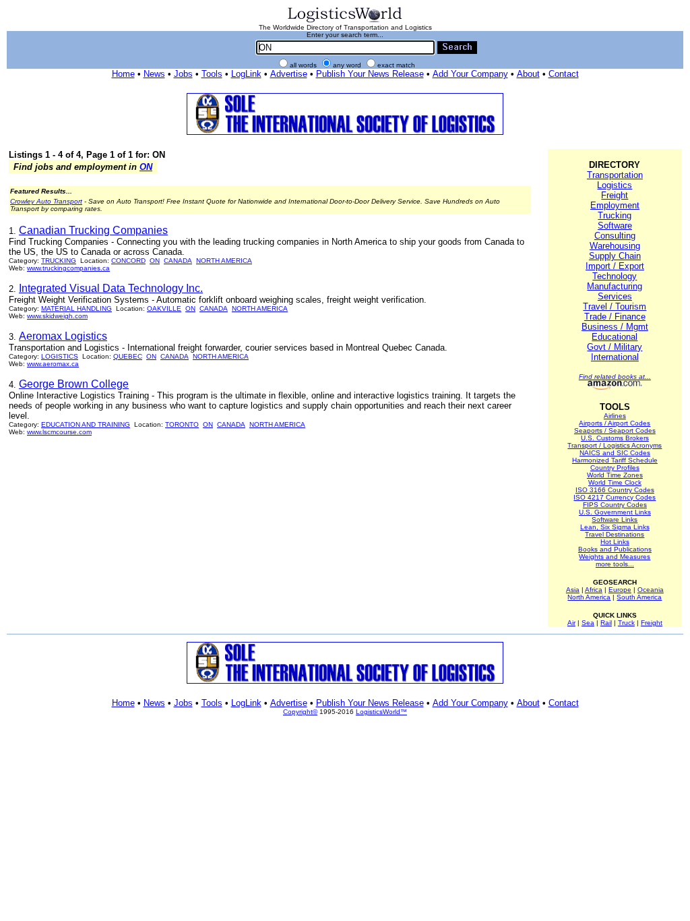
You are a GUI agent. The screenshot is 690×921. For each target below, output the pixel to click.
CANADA (178, 260)
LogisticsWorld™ (381, 711)
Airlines (615, 415)
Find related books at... (615, 376)
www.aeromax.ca (53, 363)
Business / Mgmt (615, 327)
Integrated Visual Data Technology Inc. (111, 288)
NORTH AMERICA (224, 260)
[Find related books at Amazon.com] (615, 387)
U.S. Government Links (615, 512)
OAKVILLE (164, 308)
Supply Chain (615, 256)
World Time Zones (615, 475)
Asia (572, 589)
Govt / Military (614, 347)
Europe (619, 589)
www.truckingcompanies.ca (68, 268)
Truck (626, 622)
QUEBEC (127, 356)
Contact (563, 74)
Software (615, 225)
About (528, 74)
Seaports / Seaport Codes (615, 430)
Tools (211, 74)
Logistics (614, 185)
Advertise (288, 74)
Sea (588, 622)
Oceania (650, 589)
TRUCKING (58, 260)
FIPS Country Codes (615, 504)
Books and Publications (615, 549)
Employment (614, 205)
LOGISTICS (59, 356)
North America (588, 597)
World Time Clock (614, 482)
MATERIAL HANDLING (76, 308)
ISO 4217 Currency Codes (614, 497)
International (615, 357)
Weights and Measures (614, 556)
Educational (614, 337)
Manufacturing (614, 286)
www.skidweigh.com (57, 316)
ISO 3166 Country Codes (614, 490)
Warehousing (615, 246)
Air (571, 622)
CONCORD (128, 260)
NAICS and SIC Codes (614, 452)
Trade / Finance (615, 316)
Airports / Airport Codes (614, 423)
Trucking (614, 215)
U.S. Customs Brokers (615, 438)
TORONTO (182, 424)
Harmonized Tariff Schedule (615, 460)
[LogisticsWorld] (345, 21)
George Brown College (74, 384)
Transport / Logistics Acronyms (614, 445)
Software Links (614, 519)
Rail (606, 622)
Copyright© (300, 711)
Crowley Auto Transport (46, 201)
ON (145, 167)
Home (123, 74)
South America (639, 597)
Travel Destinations (614, 534)
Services (615, 296)
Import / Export (615, 266)
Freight (614, 195)
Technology (614, 276)
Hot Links (614, 541)
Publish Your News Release (370, 74)
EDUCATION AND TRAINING (85, 424)
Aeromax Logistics (63, 336)
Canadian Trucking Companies (93, 230)
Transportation (615, 175)
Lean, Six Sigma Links (615, 527)
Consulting (614, 236)
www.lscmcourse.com (59, 432)
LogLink (246, 74)
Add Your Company (470, 74)
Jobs (183, 74)
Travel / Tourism (614, 306)
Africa (593, 589)
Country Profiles (614, 467)
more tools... (615, 564)
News (154, 74)
